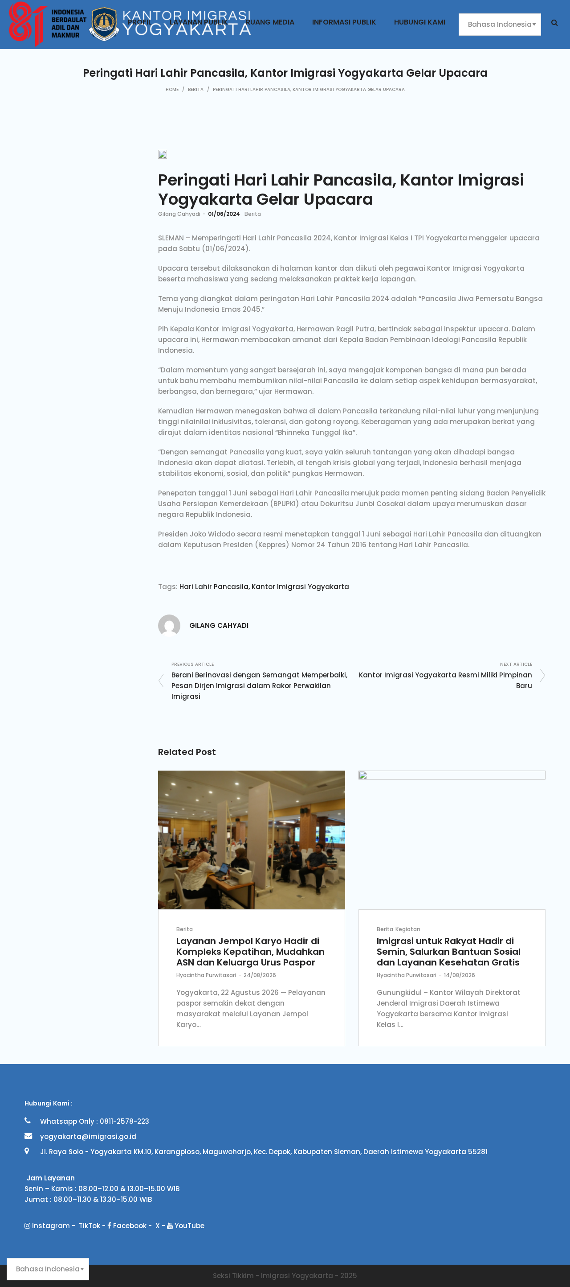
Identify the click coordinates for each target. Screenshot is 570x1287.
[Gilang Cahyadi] (169, 625)
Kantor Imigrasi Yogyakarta (300, 586)
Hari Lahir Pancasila (213, 586)
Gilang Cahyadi (179, 214)
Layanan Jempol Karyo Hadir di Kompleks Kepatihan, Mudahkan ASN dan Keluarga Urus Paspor (250, 952)
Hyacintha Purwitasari (206, 975)
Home (172, 89)
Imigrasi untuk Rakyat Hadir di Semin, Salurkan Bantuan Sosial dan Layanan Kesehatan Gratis (449, 952)
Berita (196, 89)
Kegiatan (407, 929)
